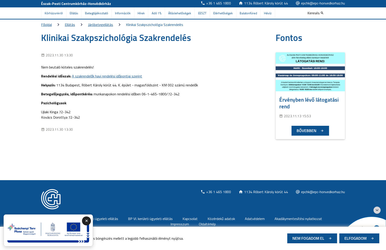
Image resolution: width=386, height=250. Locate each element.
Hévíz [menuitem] (268, 13)
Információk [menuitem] (123, 13)
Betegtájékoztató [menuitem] (96, 13)
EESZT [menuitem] (202, 13)
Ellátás (70, 24)
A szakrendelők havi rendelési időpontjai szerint (107, 76)
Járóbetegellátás (100, 24)
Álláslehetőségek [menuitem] (179, 13)
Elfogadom (355, 238)
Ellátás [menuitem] (74, 13)
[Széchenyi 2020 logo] (377, 210)
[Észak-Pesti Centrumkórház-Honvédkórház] (51, 199)
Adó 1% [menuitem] (156, 13)
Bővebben (306, 131)
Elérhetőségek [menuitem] (223, 13)
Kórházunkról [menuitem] (54, 13)
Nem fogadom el (308, 238)
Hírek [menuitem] (141, 13)
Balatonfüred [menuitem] (248, 13)
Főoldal (46, 24)
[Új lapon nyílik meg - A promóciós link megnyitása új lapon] (48, 230)
